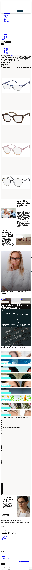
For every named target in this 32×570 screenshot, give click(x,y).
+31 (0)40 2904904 (22, 561)
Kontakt (3, 39)
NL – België (6, 49)
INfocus (5, 18)
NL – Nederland (6, 48)
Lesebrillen (5, 26)
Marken (3, 14)
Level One (5, 19)
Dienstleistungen (5, 545)
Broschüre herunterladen (6, 356)
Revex (5, 22)
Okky (4, 20)
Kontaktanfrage (27, 67)
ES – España (6, 53)
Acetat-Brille (6, 33)
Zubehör (3, 556)
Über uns (3, 38)
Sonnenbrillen (6, 25)
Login (2, 41)
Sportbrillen (4, 538)
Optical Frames (6, 21)
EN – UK (5, 51)
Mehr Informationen (5, 354)
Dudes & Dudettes (7, 17)
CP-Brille (5, 34)
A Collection (6, 15)
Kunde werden (7, 41)
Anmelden (2, 526)
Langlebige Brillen (7, 35)
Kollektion (4, 24)
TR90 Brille (5, 37)
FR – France (6, 52)
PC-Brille (5, 36)
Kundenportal (12, 55)
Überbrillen (4, 557)
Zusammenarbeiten (7, 13)
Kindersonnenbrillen (5, 539)
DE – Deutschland (5, 47)
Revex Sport (6, 23)
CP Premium (6, 16)
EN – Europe (6, 50)
